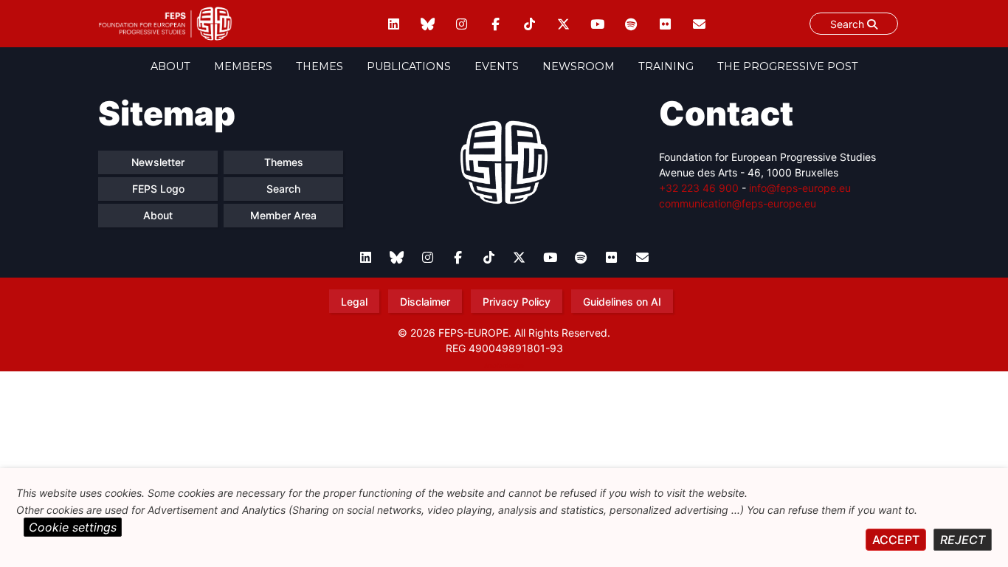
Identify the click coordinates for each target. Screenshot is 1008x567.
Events (496, 66)
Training (666, 66)
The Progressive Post (787, 66)
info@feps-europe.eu (800, 188)
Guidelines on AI (622, 301)
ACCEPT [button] (895, 539)
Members (243, 66)
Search (848, 24)
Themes (319, 66)
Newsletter (157, 162)
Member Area (283, 215)
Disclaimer (425, 301)
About (170, 66)
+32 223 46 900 (699, 188)
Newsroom (578, 66)
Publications (409, 66)
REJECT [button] (962, 539)
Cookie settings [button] (73, 527)
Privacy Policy (516, 301)
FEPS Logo (158, 188)
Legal (354, 301)
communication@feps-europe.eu (737, 203)
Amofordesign (504, 365)
